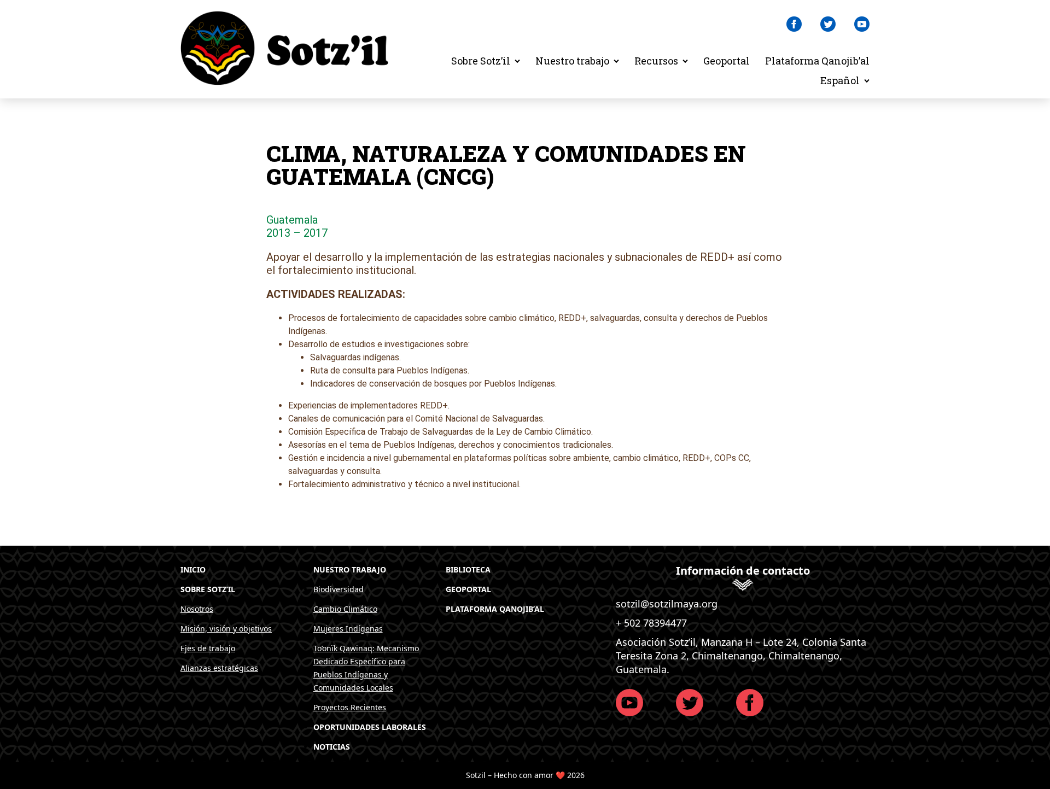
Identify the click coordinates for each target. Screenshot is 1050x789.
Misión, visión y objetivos (226, 628)
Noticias (331, 746)
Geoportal (726, 61)
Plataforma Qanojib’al (817, 61)
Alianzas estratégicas (219, 668)
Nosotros (196, 609)
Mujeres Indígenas (348, 628)
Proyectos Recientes (349, 707)
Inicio (193, 569)
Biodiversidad (338, 589)
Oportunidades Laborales (369, 727)
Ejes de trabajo (207, 648)
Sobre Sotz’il (480, 61)
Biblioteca (468, 569)
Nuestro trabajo (572, 61)
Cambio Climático (345, 609)
